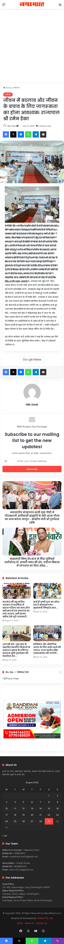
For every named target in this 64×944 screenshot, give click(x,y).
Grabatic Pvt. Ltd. (45, 918)
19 (23, 815)
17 (7, 815)
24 (6, 821)
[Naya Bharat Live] (32, 4)
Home (8, 87)
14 (40, 808)
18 (15, 815)
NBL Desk (11, 126)
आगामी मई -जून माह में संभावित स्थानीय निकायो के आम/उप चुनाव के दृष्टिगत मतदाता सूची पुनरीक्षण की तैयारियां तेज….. (16, 650)
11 (15, 808)
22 (49, 815)
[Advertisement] (32, 49)
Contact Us (41, 923)
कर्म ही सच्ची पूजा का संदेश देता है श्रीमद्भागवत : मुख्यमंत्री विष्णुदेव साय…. (46, 604)
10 (6, 808)
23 (57, 815)
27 (32, 821)
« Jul (4, 835)
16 (57, 808)
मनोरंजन (16, 87)
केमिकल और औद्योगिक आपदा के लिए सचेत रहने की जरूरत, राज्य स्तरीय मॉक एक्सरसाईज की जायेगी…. (47, 649)
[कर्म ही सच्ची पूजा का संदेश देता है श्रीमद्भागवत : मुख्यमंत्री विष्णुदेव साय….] (47, 591)
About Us (29, 923)
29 (49, 821)
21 (40, 815)
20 (32, 815)
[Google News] (32, 359)
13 (32, 808)
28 (40, 821)
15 (49, 808)
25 (15, 821)
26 (23, 821)
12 (23, 808)
